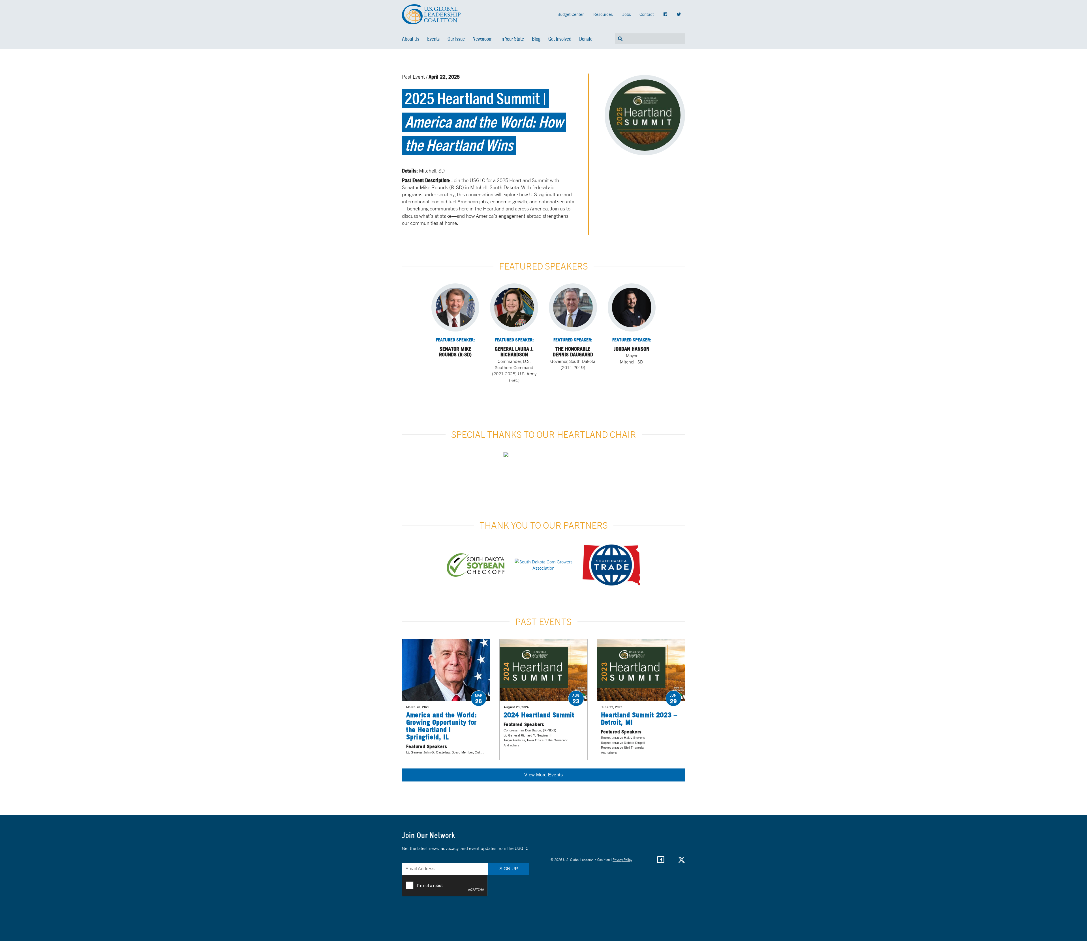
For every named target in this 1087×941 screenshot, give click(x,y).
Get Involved (560, 39)
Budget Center (570, 14)
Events (433, 39)
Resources (603, 14)
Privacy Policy (622, 860)
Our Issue (456, 39)
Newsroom (482, 39)
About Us (410, 39)
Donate (585, 39)
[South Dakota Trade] (611, 564)
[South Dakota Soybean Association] (475, 564)
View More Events (543, 774)
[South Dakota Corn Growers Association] (543, 565)
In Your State (512, 39)
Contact (646, 14)
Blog (536, 39)
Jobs (626, 14)
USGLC (431, 14)
